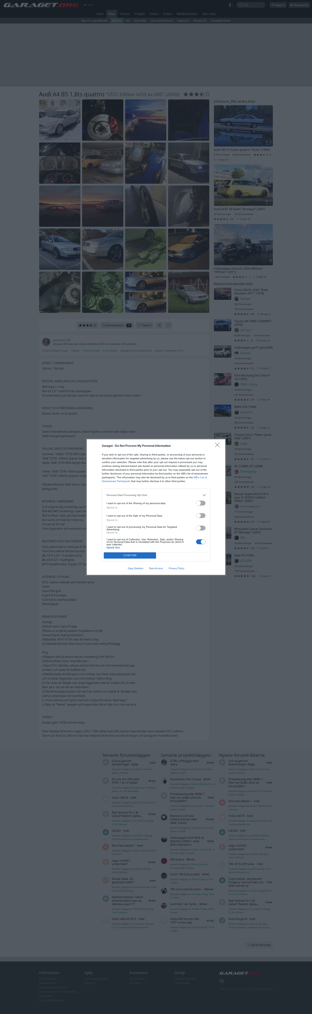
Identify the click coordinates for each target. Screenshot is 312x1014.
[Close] (218, 446)
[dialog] (156, 507)
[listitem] (156, 495)
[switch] (200, 503)
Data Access (156, 568)
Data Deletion (135, 568)
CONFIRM (130, 555)
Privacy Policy (176, 568)
